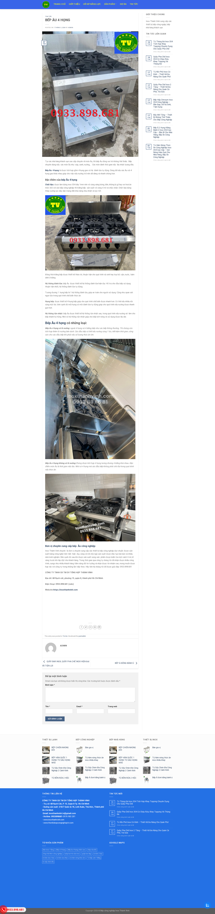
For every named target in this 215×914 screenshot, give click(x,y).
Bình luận (50, 685)
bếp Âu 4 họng (69, 179)
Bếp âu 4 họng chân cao (76, 850)
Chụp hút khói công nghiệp (52, 854)
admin (70, 27)
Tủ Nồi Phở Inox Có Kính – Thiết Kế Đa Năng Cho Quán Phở (162, 74)
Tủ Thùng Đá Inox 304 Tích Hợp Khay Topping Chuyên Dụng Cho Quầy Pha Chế (163, 45)
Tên (47, 706)
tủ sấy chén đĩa (48, 862)
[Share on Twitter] (86, 627)
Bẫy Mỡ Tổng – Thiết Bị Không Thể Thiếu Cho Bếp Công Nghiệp (162, 117)
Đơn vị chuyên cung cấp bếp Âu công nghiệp (70, 546)
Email (79, 706)
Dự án (123, 4)
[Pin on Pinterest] (95, 627)
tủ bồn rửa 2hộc (62, 858)
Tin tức (134, 4)
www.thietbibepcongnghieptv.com (58, 823)
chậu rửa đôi (91, 850)
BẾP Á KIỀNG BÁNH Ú (124, 663)
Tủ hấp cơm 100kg (94, 858)
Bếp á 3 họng (61, 850)
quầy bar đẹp (86, 854)
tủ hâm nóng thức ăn (77, 858)
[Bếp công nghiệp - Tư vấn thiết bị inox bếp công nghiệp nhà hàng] (46, 4)
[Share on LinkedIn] (99, 627)
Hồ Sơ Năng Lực (92, 4)
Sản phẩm (109, 4)
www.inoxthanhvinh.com (53, 820)
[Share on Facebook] (81, 627)
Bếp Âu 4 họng (55, 323)
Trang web (112, 706)
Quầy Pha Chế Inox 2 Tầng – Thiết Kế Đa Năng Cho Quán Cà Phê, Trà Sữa (162, 88)
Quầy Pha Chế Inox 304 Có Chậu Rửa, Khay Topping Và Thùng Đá (161, 60)
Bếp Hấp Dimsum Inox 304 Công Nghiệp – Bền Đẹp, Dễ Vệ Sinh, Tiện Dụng (163, 103)
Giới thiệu (74, 4)
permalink (82, 636)
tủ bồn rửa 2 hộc (48, 858)
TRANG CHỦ (60, 4)
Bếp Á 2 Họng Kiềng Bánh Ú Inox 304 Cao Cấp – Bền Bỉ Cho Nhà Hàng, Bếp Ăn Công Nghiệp (162, 132)
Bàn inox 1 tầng (48, 850)
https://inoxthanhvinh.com (65, 590)
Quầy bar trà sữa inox (72, 854)
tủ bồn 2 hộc (98, 854)
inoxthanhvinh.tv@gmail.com (62, 813)
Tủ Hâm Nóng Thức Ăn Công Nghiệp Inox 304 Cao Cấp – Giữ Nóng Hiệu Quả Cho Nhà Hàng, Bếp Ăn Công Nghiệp (162, 151)
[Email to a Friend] (90, 627)
